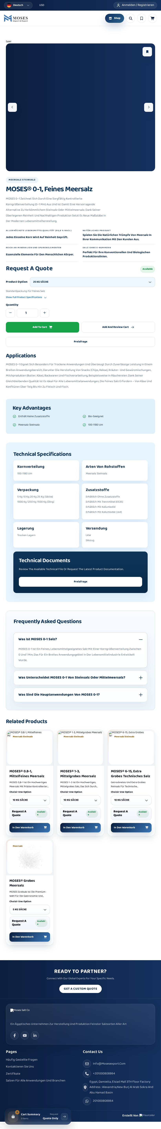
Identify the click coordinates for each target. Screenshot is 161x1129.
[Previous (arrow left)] (0, 1127)
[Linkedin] (35, 1035)
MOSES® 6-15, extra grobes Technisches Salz (130, 774)
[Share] (3, 1123)
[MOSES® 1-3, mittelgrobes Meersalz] (80, 748)
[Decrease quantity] (10, 313)
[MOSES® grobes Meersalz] (29, 857)
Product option (16, 282)
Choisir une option (20, 792)
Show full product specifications (24, 297)
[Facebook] (14, 1035)
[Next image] (148, 107)
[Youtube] (25, 1035)
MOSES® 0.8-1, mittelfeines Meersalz (26, 774)
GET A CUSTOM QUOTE (80, 989)
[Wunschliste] (141, 18)
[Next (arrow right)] (1, 1127)
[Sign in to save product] (147, 51)
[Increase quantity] (44, 313)
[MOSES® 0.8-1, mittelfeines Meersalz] (29, 748)
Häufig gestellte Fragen (22, 1060)
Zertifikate (13, 1074)
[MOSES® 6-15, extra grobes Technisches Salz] (131, 748)
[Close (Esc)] (4, 1123)
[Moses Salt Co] (25, 1013)
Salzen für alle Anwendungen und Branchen (35, 1080)
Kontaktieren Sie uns (20, 1066)
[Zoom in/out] (0, 1123)
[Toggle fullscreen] (1, 1123)
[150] (16, 18)
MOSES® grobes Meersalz (22, 883)
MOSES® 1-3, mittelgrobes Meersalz (78, 774)
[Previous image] (12, 107)
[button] (152, 18)
